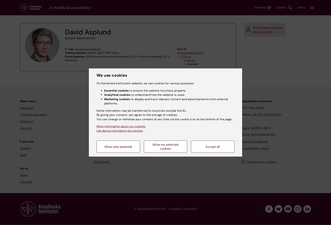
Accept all (213, 147)
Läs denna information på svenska (120, 131)
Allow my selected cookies (165, 147)
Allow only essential (118, 147)
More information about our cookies (121, 126)
